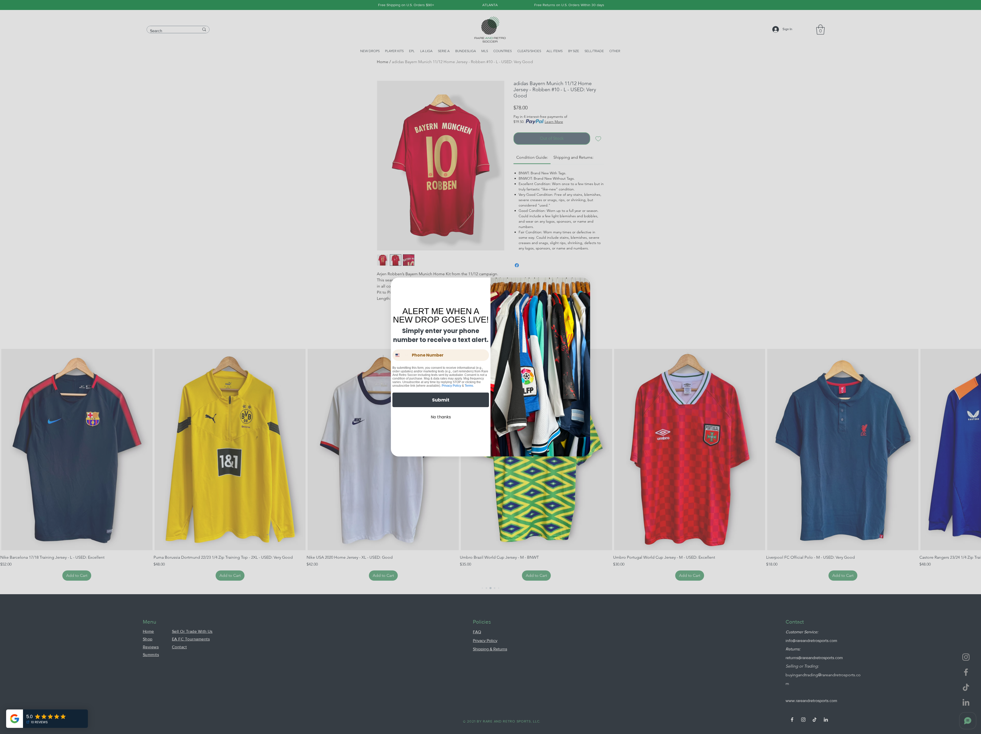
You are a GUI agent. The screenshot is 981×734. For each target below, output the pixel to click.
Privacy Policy (451, 385)
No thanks (441, 417)
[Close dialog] (583, 285)
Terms (469, 385)
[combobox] (401, 355)
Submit (440, 400)
